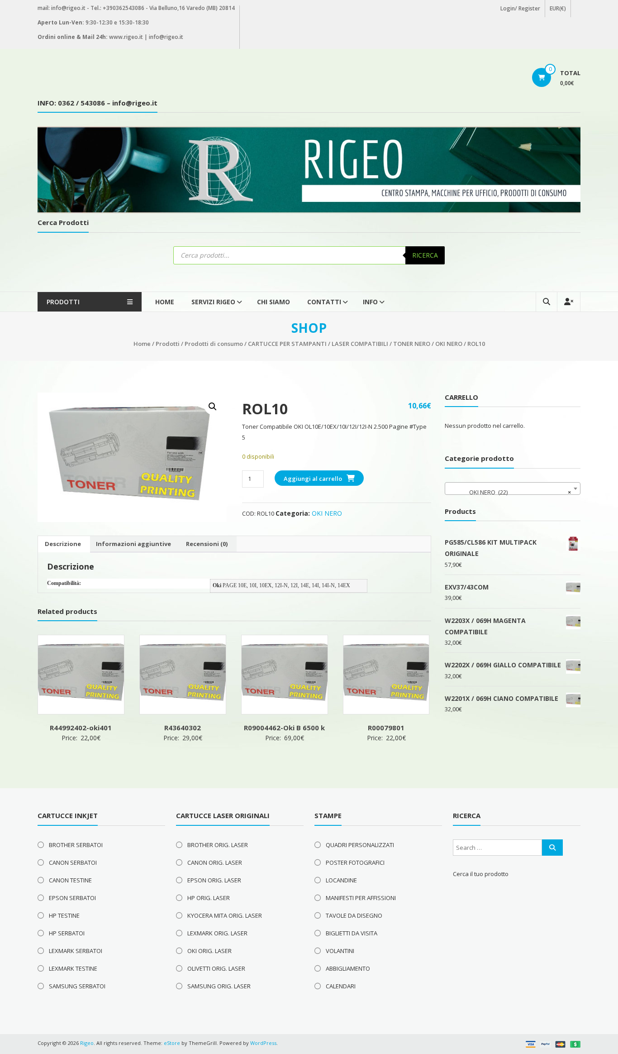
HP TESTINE (64, 915)
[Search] (552, 847)
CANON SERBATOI (73, 862)
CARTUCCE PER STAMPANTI (287, 344)
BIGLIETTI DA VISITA (351, 933)
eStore (172, 1043)
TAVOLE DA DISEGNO (354, 915)
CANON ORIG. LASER (214, 862)
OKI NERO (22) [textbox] (510, 492)
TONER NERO (411, 344)
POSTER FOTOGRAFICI (355, 862)
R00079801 (386, 727)
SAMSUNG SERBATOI (77, 986)
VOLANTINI (340, 951)
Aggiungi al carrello (313, 478)
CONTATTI (324, 301)
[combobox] (512, 488)
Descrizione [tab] (63, 544)
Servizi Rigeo (213, 301)
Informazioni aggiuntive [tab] (133, 544)
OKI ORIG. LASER (209, 951)
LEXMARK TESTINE (73, 968)
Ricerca (425, 255)
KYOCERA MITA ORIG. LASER (224, 915)
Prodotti (168, 344)
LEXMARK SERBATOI (75, 951)
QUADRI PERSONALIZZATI (360, 845)
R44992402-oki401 (81, 727)
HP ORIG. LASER (208, 898)
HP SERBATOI (67, 933)
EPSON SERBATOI (72, 898)
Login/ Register (520, 8)
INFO (370, 301)
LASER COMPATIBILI (360, 344)
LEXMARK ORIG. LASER (217, 933)
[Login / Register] (568, 301)
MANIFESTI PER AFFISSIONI (361, 898)
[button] (212, 406)
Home (164, 301)
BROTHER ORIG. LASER (217, 845)
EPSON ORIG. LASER (214, 880)
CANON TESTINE (70, 880)
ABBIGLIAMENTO (348, 968)
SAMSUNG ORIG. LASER (219, 986)
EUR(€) (558, 8)
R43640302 (182, 727)
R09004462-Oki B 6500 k (284, 727)
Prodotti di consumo (214, 344)
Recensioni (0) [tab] (207, 544)
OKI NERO (448, 344)
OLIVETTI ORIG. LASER (216, 968)
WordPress (263, 1043)
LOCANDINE (341, 880)
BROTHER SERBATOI (76, 845)
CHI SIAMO (273, 301)
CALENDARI (341, 986)
